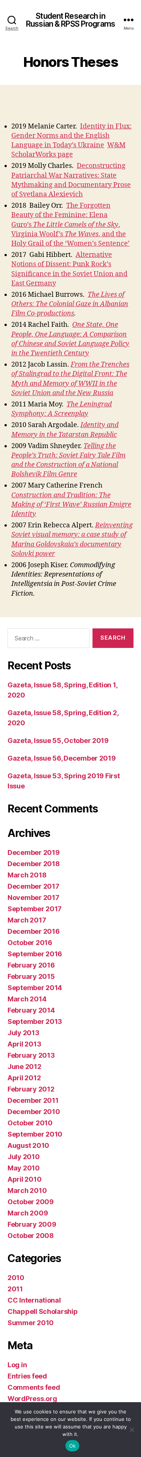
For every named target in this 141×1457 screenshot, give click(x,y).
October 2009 (31, 1202)
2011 (15, 1289)
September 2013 (35, 1021)
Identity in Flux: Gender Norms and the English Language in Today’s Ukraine (71, 135)
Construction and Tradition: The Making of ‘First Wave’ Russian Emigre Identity (71, 504)
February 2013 (31, 1055)
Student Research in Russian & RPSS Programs (70, 20)
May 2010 (24, 1168)
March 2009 (28, 1213)
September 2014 (35, 988)
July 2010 (24, 1157)
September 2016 (35, 954)
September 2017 (35, 909)
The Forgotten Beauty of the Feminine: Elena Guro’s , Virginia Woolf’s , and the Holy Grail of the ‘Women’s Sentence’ (70, 224)
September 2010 (35, 1134)
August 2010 (28, 1145)
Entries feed (27, 1376)
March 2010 (27, 1190)
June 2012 (24, 1066)
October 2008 (31, 1236)
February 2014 (31, 1010)
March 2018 (27, 875)
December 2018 (34, 864)
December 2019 (34, 852)
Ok (72, 1446)
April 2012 (24, 1078)
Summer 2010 (31, 1323)
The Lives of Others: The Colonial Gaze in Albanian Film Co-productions (69, 304)
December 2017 (33, 886)
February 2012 (31, 1089)
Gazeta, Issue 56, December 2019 (62, 758)
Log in (17, 1365)
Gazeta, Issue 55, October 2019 (58, 740)
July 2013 (23, 1033)
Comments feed (34, 1387)
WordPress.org (32, 1399)
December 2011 (33, 1100)
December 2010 (34, 1112)
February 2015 (31, 976)
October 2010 (30, 1123)
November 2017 (33, 897)
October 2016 (30, 943)
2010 (16, 1278)
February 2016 (31, 965)
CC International (34, 1300)
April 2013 (24, 1044)
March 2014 (27, 999)
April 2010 (24, 1179)
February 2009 (32, 1224)
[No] (131, 1429)
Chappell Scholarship (43, 1311)
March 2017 (27, 920)
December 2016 (34, 931)
